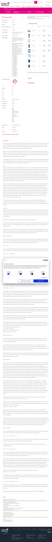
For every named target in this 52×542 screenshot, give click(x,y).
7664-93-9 (16, 12)
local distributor (32, 17)
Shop (38, 6)
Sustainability (28, 6)
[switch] (20, 274)
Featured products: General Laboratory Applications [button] (38, 72)
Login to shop (48, 2)
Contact (41, 6)
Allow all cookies (41, 280)
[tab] (39, 23)
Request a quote (43, 31)
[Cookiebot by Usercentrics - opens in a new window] (43, 260)
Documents (48, 5)
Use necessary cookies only (26, 280)
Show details (43, 277)
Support (33, 6)
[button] (12, 6)
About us (23, 6)
